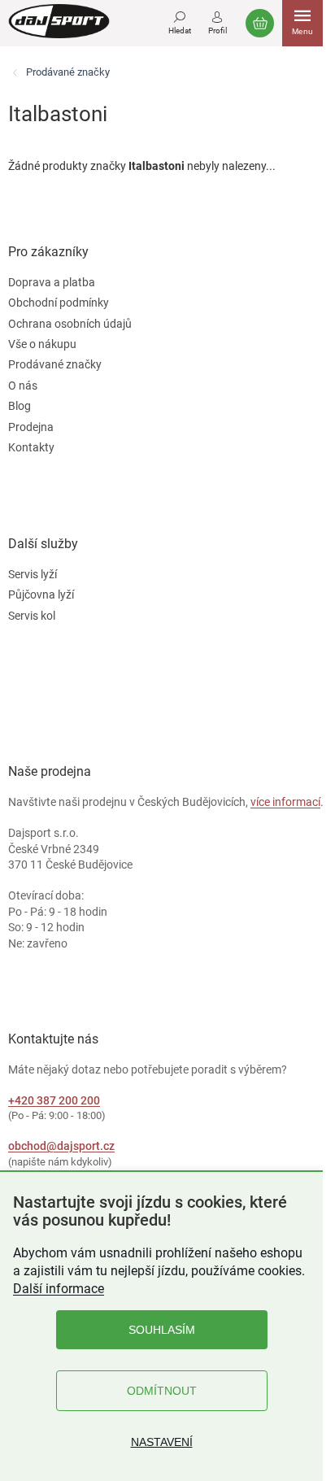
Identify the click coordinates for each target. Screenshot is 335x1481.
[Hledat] (179, 20)
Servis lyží (32, 574)
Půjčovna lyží (41, 594)
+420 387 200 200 (54, 1100)
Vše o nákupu (42, 344)
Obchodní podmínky (58, 302)
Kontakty (31, 447)
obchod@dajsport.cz (61, 1145)
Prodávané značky (55, 364)
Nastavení (162, 1441)
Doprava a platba (51, 282)
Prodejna (31, 426)
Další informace (58, 1288)
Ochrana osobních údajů (70, 323)
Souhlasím (161, 1329)
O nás (22, 385)
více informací (285, 801)
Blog (19, 405)
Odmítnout (162, 1390)
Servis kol (31, 615)
